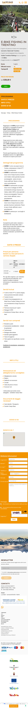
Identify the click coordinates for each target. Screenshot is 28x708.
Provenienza (4, 481)
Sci (2, 614)
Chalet (3, 618)
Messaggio (3, 501)
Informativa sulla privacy (8, 635)
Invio (14, 519)
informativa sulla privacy (13, 572)
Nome (2, 463)
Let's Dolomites (5, 619)
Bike (2, 616)
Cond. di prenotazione (7, 628)
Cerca (5, 86)
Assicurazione (5, 629)
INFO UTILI (5, 103)
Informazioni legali (6, 626)
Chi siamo (3, 622)
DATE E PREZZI (7, 100)
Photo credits (5, 632)
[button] (14, 437)
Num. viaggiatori (3, 473)
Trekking (3, 612)
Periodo (2, 477)
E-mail (2, 467)
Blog (2, 623)
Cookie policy (4, 633)
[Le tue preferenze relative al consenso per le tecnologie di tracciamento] (25, 705)
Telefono (3, 470)
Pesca (2, 615)
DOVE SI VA (6, 106)
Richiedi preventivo (22, 271)
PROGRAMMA (7, 96)
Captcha (3, 516)
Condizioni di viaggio (6, 630)
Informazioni (4, 621)
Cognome (3, 460)
